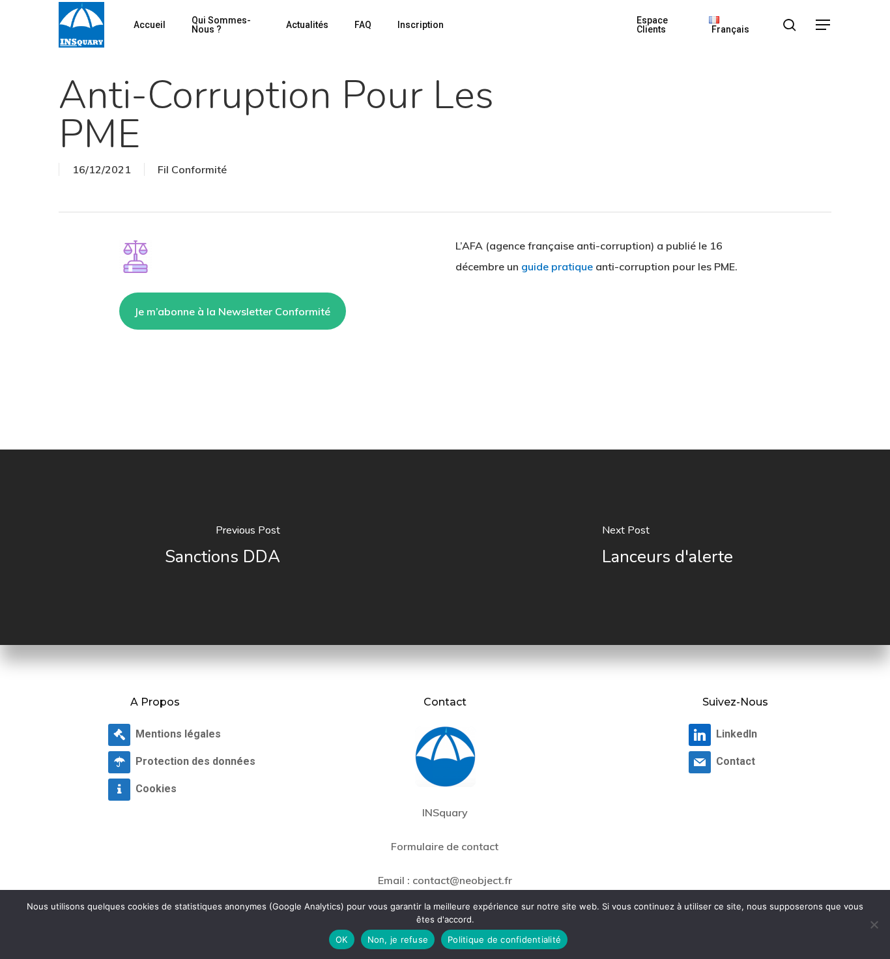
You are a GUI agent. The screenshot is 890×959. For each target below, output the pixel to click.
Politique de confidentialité (504, 939)
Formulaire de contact (444, 846)
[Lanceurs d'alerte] (667, 547)
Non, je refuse (398, 939)
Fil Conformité (192, 169)
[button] (823, 25)
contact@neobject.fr (462, 880)
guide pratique (557, 266)
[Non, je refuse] (873, 924)
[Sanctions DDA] (222, 547)
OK (342, 939)
